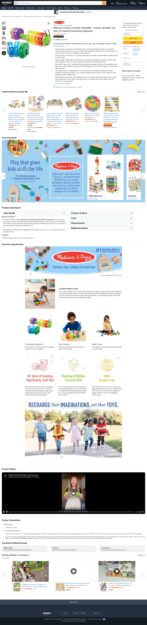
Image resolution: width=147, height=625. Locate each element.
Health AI (11, 8)
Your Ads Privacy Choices (95, 619)
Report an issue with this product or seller (69, 87)
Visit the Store (93, 198)
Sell (48, 8)
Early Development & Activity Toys (33, 16)
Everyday (75, 8)
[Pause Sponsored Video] (46, 576)
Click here (48, 230)
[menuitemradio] (140, 512)
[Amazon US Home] (47, 614)
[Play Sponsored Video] (73, 571)
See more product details (63, 83)
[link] (16, 118)
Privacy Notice (59, 619)
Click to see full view (28, 66)
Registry (53, 8)
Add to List (127, 64)
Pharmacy (67, 8)
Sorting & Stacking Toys (49, 16)
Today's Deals (20, 8)
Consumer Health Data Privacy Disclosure (75, 619)
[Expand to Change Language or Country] (71, 613)
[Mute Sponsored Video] (46, 579)
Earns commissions (33, 475)
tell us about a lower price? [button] (23, 238)
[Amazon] (7, 3)
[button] (4, 8)
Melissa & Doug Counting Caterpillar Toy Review (23, 477)
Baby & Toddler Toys (16, 16)
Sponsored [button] (4, 558)
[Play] (3, 512)
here (31, 225)
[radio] (4, 23)
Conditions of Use (48, 619)
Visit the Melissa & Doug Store (62, 25)
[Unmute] (143, 512)
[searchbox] (60, 3)
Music (60, 8)
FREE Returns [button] (58, 46)
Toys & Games (6, 16)
